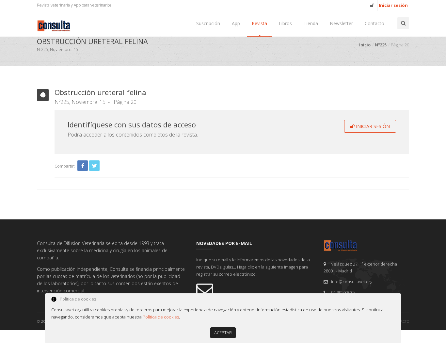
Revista (259, 23)
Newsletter (341, 23)
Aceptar (223, 332)
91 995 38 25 (343, 292)
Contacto (374, 23)
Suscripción (208, 23)
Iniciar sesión (372, 126)
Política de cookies (161, 317)
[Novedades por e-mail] (255, 289)
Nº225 (381, 45)
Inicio (365, 45)
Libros (285, 23)
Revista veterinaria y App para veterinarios (74, 5)
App (236, 23)
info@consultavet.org (351, 282)
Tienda (311, 23)
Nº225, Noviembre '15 (80, 102)
